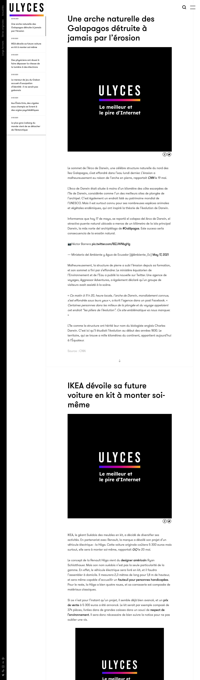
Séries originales (2, 28)
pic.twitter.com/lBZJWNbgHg (111, 244)
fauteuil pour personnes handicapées (143, 580)
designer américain (134, 560)
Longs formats (2, 48)
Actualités (2, 10)
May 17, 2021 (161, 255)
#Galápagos (131, 228)
